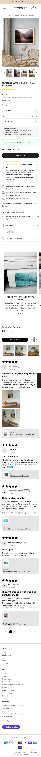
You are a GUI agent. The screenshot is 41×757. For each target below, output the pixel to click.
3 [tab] (22, 313)
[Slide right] (36, 73)
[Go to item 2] (21, 350)
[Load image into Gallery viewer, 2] (9, 73)
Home (9, 15)
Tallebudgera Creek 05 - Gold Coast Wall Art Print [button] (16, 571)
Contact (5, 663)
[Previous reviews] (4, 171)
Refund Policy (7, 687)
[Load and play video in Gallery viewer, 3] (17, 73)
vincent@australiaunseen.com (13, 706)
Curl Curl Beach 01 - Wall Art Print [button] (22, 435)
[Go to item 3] (33, 350)
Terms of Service (8, 690)
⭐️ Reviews (6, 658)
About (4, 661)
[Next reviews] (37, 171)
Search (4, 676)
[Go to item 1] (8, 350)
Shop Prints (6, 673)
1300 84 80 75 (7, 709)
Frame (4, 105)
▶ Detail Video (6, 101)
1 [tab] (18, 313)
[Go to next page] (35, 631)
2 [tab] (20, 313)
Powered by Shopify (20, 752)
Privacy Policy (7, 693)
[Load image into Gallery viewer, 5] (32, 73)
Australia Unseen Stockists (11, 682)
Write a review (15, 339)
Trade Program (7, 679)
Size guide (35, 116)
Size (3, 116)
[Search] (36, 8)
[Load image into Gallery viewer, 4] (24, 73)
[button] (7, 90)
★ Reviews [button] (39, 380)
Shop (4, 652)
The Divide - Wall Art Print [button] (19, 476)
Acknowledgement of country (12, 685)
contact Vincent (14, 219)
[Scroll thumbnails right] (36, 351)
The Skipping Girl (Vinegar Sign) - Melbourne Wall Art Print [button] (15, 624)
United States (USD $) (19, 738)
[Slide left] (4, 73)
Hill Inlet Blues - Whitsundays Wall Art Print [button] (17, 529)
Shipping (14, 97)
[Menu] (4, 8)
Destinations (6, 655)
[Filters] (31, 339)
